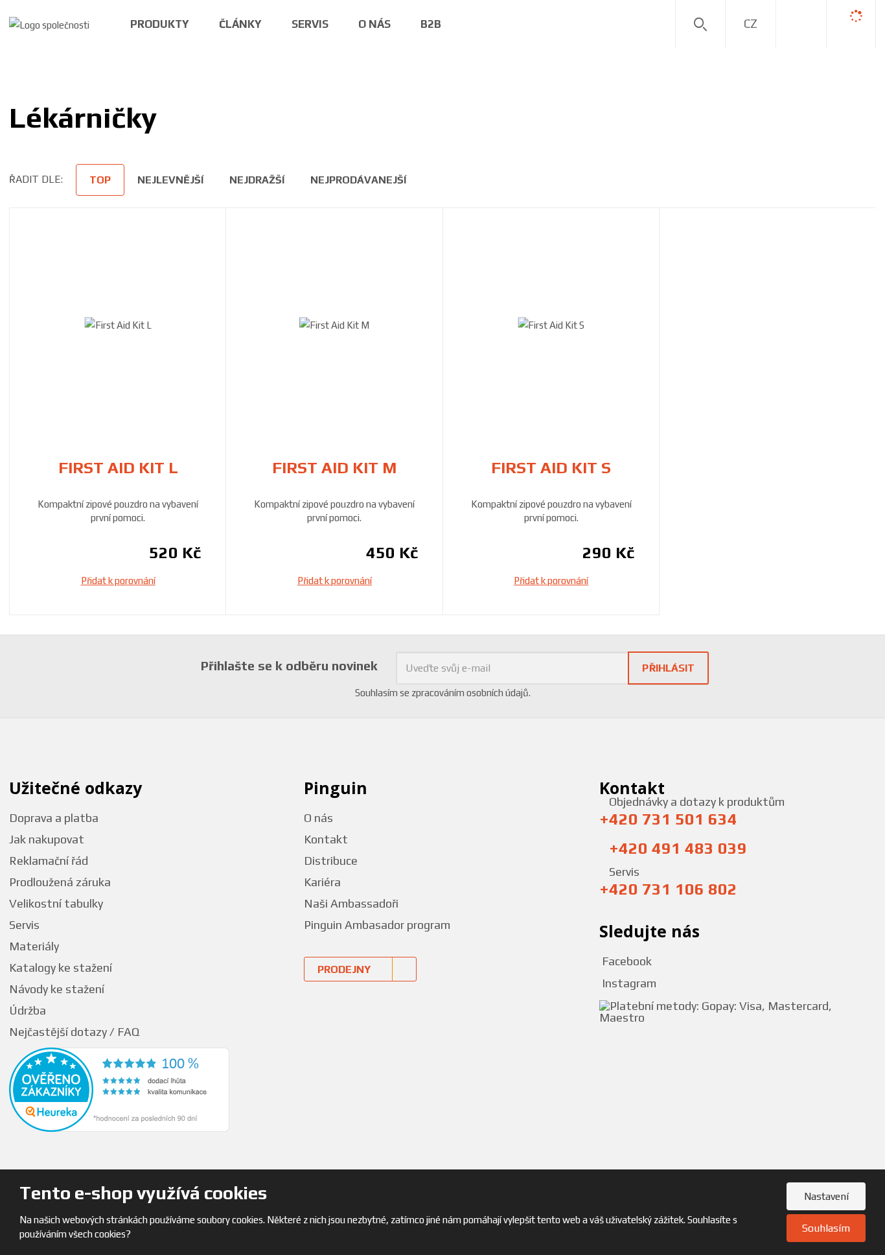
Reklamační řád (48, 860)
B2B (430, 24)
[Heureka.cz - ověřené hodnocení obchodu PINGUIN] (119, 1089)
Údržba (27, 1010)
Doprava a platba (53, 818)
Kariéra (322, 882)
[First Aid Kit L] (118, 325)
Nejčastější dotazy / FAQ (74, 1031)
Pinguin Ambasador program (377, 925)
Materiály (34, 946)
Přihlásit (668, 668)
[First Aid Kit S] (551, 325)
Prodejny (344, 969)
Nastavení (826, 1196)
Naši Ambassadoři (351, 903)
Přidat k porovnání (118, 580)
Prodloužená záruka (60, 882)
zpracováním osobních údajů (470, 692)
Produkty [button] (159, 24)
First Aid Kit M (334, 467)
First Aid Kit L (118, 467)
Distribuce (331, 860)
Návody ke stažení (56, 989)
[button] (751, 24)
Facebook (625, 961)
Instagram (627, 983)
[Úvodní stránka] (49, 23)
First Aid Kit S (551, 467)
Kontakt (326, 839)
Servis (310, 24)
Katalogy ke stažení (60, 967)
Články (240, 24)
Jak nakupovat (46, 839)
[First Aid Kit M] (334, 325)
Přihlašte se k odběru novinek (289, 665)
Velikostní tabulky (56, 903)
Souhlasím (826, 1228)
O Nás (374, 24)
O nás (318, 818)
